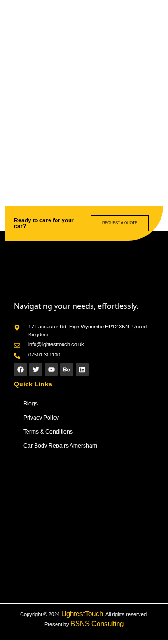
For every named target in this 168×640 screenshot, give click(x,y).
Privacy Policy (41, 417)
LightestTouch (82, 614)
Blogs (30, 403)
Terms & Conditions (48, 431)
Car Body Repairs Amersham (60, 445)
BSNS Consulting (97, 623)
